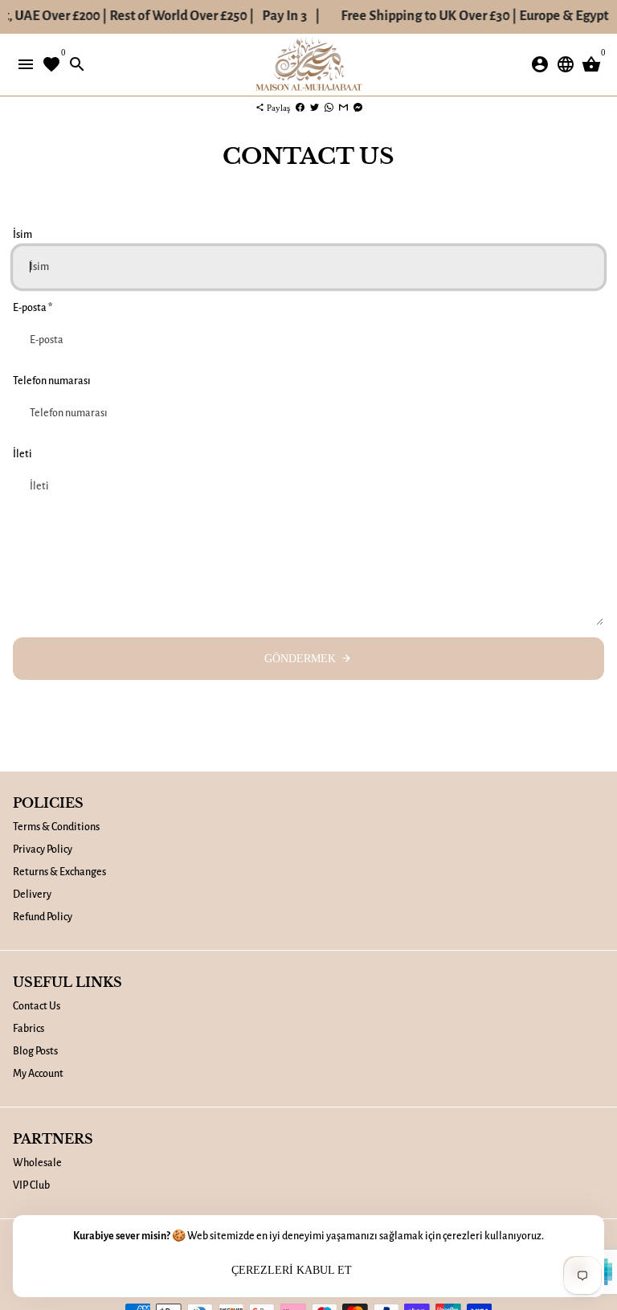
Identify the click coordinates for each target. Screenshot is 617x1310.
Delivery (32, 894)
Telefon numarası (52, 381)
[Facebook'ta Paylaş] (300, 108)
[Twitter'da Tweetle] (314, 108)
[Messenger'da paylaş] (357, 108)
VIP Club (31, 1185)
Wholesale (37, 1163)
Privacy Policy (42, 849)
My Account (38, 1073)
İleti (22, 454)
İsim (22, 234)
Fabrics (28, 1028)
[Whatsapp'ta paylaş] (329, 108)
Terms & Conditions (56, 827)
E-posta (32, 307)
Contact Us (36, 1006)
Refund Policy (42, 917)
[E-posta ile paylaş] (343, 108)
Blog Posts (35, 1051)
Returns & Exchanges (59, 872)
